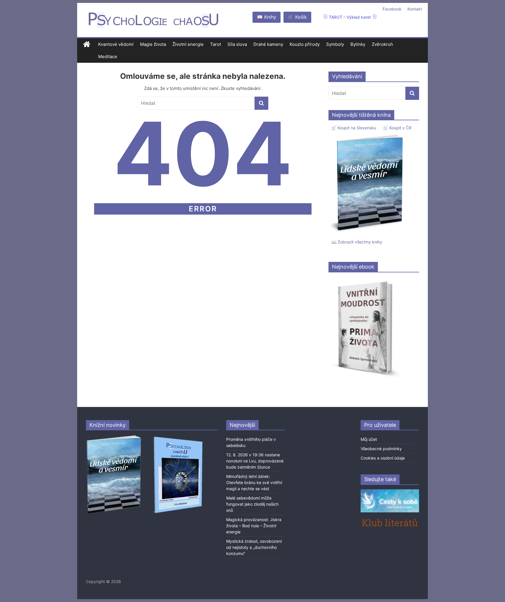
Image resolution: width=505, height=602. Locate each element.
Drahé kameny (268, 44)
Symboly (335, 44)
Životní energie (188, 44)
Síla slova (237, 44)
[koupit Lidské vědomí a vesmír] (114, 437)
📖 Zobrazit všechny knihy (356, 241)
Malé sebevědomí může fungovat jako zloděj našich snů (252, 504)
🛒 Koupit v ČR (397, 127)
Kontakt (414, 8)
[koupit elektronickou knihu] (365, 279)
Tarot (215, 44)
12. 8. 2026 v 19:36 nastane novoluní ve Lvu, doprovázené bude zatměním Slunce (254, 460)
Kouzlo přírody (305, 44)
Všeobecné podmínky (381, 448)
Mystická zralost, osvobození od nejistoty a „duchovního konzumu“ (254, 547)
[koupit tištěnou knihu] (368, 134)
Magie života (153, 44)
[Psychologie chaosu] (86, 44)
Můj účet (369, 439)
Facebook (392, 8)
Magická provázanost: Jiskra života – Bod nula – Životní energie (253, 525)
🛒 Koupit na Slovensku (353, 127)
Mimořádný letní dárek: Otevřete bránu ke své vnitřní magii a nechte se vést (254, 482)
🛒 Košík (297, 17)
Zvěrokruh (382, 44)
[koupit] (178, 437)
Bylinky (357, 44)
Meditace (107, 56)
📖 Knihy (266, 17)
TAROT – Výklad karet (350, 17)
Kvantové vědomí (116, 44)
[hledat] (261, 103)
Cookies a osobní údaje (383, 457)
